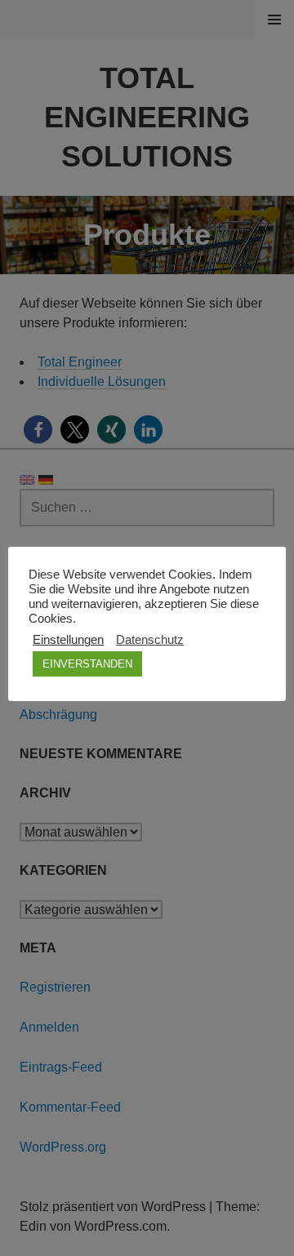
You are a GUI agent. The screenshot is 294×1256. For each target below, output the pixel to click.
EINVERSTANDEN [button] (87, 664)
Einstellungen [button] (68, 639)
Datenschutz (150, 639)
